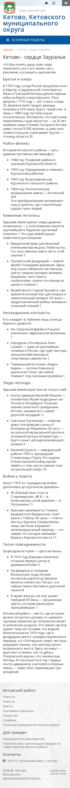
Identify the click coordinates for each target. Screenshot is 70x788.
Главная (8, 49)
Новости (9, 696)
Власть (8, 706)
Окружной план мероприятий (23, 739)
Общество (10, 715)
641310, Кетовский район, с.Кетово (32, 760)
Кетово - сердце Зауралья (34, 49)
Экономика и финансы (18, 710)
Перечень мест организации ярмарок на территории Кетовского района (31, 745)
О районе (9, 720)
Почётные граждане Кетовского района (31, 724)
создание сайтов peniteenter (58, 772)
